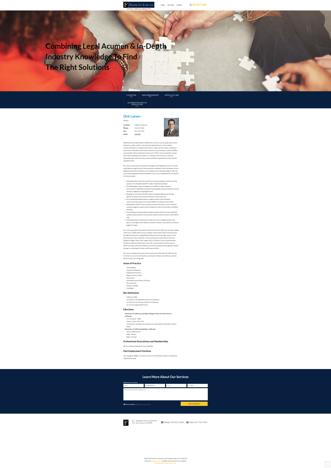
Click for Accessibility (180, 461)
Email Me (137, 134)
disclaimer (138, 404)
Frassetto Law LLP (156, 461)
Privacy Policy (146, 404)
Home (163, 5)
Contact (179, 5)
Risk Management (150, 95)
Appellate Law (172, 95)
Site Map (164, 463)
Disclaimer (158, 463)
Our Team (170, 5)
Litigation (131, 95)
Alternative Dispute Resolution (137, 103)
